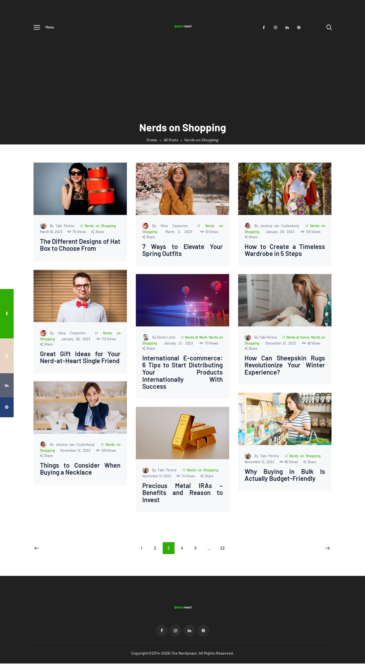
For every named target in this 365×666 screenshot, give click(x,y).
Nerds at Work (196, 337)
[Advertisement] (182, 71)
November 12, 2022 (76, 450)
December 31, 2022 (281, 343)
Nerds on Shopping (100, 226)
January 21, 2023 (179, 343)
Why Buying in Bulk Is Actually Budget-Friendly (284, 475)
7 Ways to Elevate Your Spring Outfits (182, 250)
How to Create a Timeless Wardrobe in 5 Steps (284, 250)
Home (151, 140)
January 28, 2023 (281, 232)
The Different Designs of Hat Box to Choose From (80, 245)
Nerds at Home (297, 337)
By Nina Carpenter (172, 226)
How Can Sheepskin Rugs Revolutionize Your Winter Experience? (284, 365)
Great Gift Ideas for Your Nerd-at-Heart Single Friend (80, 357)
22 (224, 547)
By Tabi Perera (63, 226)
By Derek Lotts (164, 337)
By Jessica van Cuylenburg (277, 226)
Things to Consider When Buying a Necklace (80, 468)
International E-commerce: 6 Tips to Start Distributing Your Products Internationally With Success (182, 372)
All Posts (170, 140)
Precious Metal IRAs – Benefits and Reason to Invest (182, 492)
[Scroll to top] (354, 356)
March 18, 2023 (51, 232)
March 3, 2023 (180, 232)
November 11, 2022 (157, 476)
